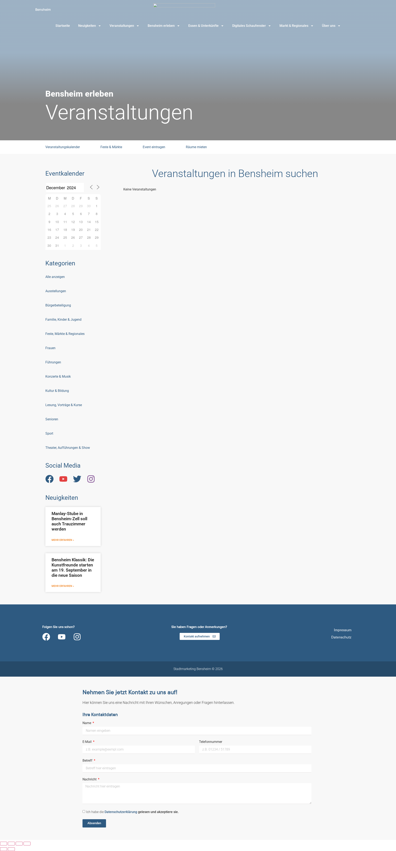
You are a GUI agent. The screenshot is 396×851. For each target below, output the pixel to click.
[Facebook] (46, 637)
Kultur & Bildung (57, 391)
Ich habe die (132, 812)
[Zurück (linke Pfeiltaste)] (3, 849)
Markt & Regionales (293, 26)
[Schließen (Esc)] (27, 843)
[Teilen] (19, 843)
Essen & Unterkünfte (203, 26)
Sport (49, 433)
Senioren (51, 419)
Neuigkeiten (87, 26)
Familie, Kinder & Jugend (63, 319)
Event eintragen (154, 147)
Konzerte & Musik (58, 376)
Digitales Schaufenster (249, 26)
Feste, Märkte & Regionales (65, 334)
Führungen (53, 362)
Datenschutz (341, 637)
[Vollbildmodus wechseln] (11, 843)
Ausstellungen (55, 291)
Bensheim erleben (161, 26)
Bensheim (43, 9)
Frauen (50, 348)
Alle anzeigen (55, 277)
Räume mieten (196, 147)
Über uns (328, 26)
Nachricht (89, 779)
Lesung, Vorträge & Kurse (63, 405)
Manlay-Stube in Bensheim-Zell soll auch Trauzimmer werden (69, 521)
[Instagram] (77, 637)
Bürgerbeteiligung (58, 305)
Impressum (342, 630)
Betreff (87, 760)
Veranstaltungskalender (62, 147)
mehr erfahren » (63, 540)
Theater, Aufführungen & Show (67, 448)
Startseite (62, 26)
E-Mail (87, 742)
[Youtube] (62, 637)
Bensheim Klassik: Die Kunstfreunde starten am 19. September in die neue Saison (73, 567)
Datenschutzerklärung (121, 812)
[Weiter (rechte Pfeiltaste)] (11, 849)
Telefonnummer (210, 742)
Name (87, 723)
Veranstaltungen (122, 26)
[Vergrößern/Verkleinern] (3, 843)
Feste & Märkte (111, 147)
